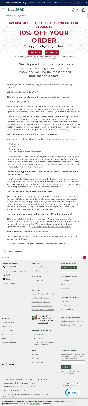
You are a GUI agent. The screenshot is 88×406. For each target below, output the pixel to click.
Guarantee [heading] (36, 276)
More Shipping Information (41, 271)
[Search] (3, 15)
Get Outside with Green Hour (72, 325)
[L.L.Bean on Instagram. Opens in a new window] (10, 364)
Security (32, 379)
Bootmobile (65, 288)
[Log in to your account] (78, 10)
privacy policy (35, 404)
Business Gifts (66, 301)
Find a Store (65, 280)
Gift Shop (35, 354)
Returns (34, 284)
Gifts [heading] (34, 350)
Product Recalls (8, 383)
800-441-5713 (11, 267)
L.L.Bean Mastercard (40, 338)
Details (74, 358)
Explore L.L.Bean (8, 322)
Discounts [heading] (36, 290)
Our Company (7, 334)
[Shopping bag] (84, 10)
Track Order (69, 268)
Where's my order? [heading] (69, 263)
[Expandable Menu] (3, 9)
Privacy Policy (69, 373)
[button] (73, 392)
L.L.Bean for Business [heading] (70, 297)
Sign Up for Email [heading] (68, 350)
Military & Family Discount (41, 302)
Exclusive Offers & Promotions (43, 310)
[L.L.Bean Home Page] (19, 10)
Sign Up (66, 367)
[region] (44, 3)
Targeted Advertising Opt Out (15, 390)
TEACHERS (34, 52)
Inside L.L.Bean (7, 330)
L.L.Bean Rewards (38, 334)
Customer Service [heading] (10, 263)
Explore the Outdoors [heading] (70, 317)
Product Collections (19, 379)
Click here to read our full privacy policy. (51, 227)
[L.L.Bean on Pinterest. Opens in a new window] (6, 364)
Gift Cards (35, 358)
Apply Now (77, 3)
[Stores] (74, 10)
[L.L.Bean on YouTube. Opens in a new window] (13, 364)
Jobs (4, 338)
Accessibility (30, 386)
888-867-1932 (21, 271)
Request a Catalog (9, 342)
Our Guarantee (37, 280)
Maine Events (66, 284)
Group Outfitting (67, 309)
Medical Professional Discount (43, 294)
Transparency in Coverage (13, 386)
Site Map (6, 379)
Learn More (43, 323)
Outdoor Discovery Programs (72, 321)
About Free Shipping (39, 267)
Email (8, 279)
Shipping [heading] (35, 263)
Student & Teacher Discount (42, 306)
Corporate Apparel (68, 305)
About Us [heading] (6, 318)
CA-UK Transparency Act (26, 383)
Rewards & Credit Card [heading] (41, 331)
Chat (8, 275)
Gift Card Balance (38, 362)
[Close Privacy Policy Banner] (84, 402)
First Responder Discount (41, 298)
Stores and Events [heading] (69, 276)
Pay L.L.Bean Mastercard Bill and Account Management (44, 344)
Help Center (10, 283)
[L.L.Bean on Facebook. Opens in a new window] (3, 364)
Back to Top (8, 257)
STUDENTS (51, 52)
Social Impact (7, 326)
